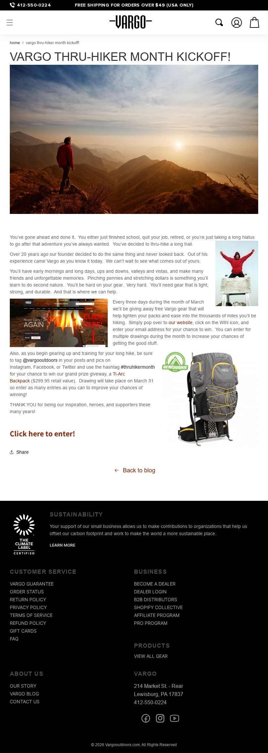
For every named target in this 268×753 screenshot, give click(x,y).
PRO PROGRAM (150, 623)
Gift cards (23, 631)
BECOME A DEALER (155, 584)
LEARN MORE (62, 545)
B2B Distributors (155, 599)
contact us (25, 701)
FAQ (14, 638)
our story (23, 686)
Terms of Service (31, 615)
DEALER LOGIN (150, 591)
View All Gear (151, 656)
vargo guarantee (32, 584)
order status (27, 591)
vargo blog (24, 693)
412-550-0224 (34, 5)
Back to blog (139, 470)
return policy (28, 599)
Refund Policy (28, 623)
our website (181, 322)
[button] (10, 22)
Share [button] (22, 452)
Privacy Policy (28, 607)
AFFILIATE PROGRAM (156, 615)
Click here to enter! (42, 433)
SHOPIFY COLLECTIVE (158, 607)
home (15, 42)
